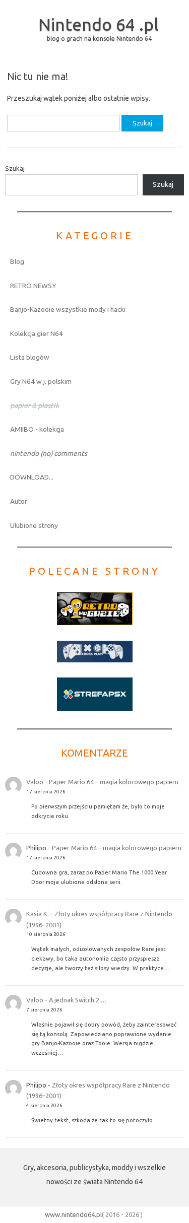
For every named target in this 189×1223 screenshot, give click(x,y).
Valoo (34, 781)
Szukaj (15, 168)
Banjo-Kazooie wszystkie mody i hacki (67, 309)
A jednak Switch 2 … (77, 999)
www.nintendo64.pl (73, 1214)
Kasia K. (37, 913)
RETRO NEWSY (33, 286)
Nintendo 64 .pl (98, 24)
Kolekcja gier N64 (36, 333)
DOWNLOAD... (31, 477)
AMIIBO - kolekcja (37, 429)
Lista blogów (29, 357)
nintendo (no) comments (48, 453)
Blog (17, 261)
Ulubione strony (34, 525)
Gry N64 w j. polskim (41, 381)
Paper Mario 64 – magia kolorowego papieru (113, 781)
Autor (18, 501)
